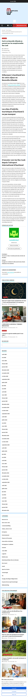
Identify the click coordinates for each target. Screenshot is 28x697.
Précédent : (13, 255)
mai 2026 (4, 357)
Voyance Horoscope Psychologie (10, 582)
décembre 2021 (5, 510)
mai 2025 (4, 388)
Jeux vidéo (4, 550)
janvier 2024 (4, 432)
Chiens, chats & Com (7, 528)
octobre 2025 (5, 376)
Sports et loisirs (6, 569)
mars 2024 (4, 426)
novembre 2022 (5, 476)
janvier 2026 (4, 366)
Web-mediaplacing (21, 25)
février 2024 (4, 429)
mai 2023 (4, 457)
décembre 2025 (5, 370)
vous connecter (10, 272)
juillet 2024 (4, 420)
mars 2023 (4, 463)
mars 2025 (4, 395)
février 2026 (4, 363)
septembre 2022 (5, 482)
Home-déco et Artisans (7, 541)
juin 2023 (4, 454)
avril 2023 (4, 460)
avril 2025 (4, 391)
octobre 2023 (5, 441)
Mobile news (5, 557)
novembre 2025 (5, 373)
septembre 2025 (5, 379)
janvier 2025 (4, 401)
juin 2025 (4, 385)
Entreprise (4, 532)
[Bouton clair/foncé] (8, 25)
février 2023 (4, 466)
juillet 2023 (4, 451)
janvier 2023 (4, 469)
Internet (4, 547)
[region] (14, 687)
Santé (3, 566)
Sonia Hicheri (5, 304)
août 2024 (4, 416)
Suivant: (13, 261)
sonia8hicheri (5, 48)
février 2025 (4, 398)
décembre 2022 (5, 473)
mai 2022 (4, 494)
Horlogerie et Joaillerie (7, 544)
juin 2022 (4, 491)
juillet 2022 (4, 488)
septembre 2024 (5, 413)
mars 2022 (4, 501)
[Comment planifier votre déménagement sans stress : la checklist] (14, 672)
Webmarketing (5, 585)
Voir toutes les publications (14, 248)
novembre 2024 (5, 407)
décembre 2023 (5, 435)
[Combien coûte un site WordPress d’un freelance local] (14, 601)
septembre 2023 (5, 445)
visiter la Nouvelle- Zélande (14, 84)
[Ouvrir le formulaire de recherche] (11, 25)
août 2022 (4, 485)
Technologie (5, 572)
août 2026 (4, 354)
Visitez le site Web (14, 245)
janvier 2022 (4, 507)
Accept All (14, 688)
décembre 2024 (5, 404)
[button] (2, 25)
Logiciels (4, 553)
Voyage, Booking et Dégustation (10, 578)
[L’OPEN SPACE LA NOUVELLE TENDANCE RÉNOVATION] (14, 314)
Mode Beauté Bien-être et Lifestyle (10, 560)
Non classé (4, 38)
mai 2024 (4, 423)
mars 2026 (4, 360)
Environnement (5, 535)
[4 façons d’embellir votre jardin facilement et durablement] (14, 648)
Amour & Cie (5, 519)
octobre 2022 (5, 479)
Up (2, 575)
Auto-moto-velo (6, 522)
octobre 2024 (5, 410)
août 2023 (4, 448)
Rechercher (5, 341)
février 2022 (4, 504)
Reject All (14, 694)
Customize (14, 691)
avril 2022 (4, 498)
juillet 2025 (4, 382)
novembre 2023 (5, 438)
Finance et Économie (7, 538)
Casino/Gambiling (6, 525)
